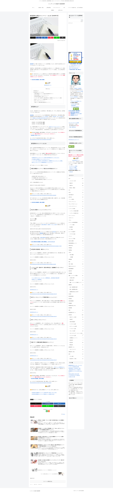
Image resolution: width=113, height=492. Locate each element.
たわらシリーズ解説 (72, 167)
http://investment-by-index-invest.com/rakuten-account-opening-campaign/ (43, 195)
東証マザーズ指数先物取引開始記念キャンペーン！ (43, 102)
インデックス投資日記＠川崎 (74, 366)
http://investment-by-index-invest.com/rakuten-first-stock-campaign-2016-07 (43, 316)
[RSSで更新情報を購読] (49, 411)
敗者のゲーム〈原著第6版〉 (37, 279)
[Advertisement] (75, 37)
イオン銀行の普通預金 (75, 106)
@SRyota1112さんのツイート (74, 139)
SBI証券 (48, 224)
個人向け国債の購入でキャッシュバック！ (74, 66)
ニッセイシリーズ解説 (73, 166)
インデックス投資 (80, 91)
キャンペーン (36, 399)
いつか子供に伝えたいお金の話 (74, 375)
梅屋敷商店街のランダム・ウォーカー (75, 365)
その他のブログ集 (72, 376)
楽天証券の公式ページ (34, 289)
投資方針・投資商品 (77, 88)
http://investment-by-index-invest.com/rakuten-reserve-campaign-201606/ (43, 264)
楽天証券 (31, 63)
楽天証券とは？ (36, 90)
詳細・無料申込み (73, 127)
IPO (54, 367)
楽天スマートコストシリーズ (54, 126)
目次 (46, 88)
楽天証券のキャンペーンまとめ (39, 92)
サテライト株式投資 (73, 96)
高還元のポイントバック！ (77, 65)
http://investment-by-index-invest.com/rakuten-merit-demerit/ (40, 139)
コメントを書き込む (47, 481)
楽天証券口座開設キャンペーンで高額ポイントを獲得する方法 (43, 394)
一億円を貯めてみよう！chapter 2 (75, 369)
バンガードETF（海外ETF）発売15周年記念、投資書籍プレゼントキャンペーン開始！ (47, 160)
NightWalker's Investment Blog (74, 368)
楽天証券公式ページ (47, 85)
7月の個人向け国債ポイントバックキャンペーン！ (41, 159)
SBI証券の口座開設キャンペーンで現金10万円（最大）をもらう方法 (44, 392)
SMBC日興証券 (44, 224)
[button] (62, 38)
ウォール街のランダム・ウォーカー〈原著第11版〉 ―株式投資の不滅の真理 (45, 277)
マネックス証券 (59, 116)
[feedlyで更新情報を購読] (47, 411)
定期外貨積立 (73, 105)
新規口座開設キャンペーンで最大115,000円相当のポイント (44, 93)
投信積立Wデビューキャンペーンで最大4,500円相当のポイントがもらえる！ (45, 157)
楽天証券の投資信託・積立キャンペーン (41, 96)
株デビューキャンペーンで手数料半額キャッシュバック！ (44, 99)
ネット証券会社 (45, 116)
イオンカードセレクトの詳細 (74, 122)
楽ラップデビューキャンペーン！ (40, 100)
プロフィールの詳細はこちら (76, 101)
